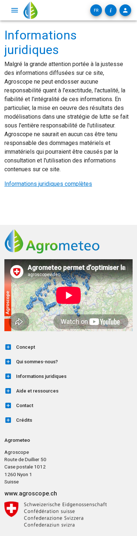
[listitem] (68, 347)
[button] (96, 10)
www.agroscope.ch (30, 493)
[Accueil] (30, 10)
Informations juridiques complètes (48, 183)
